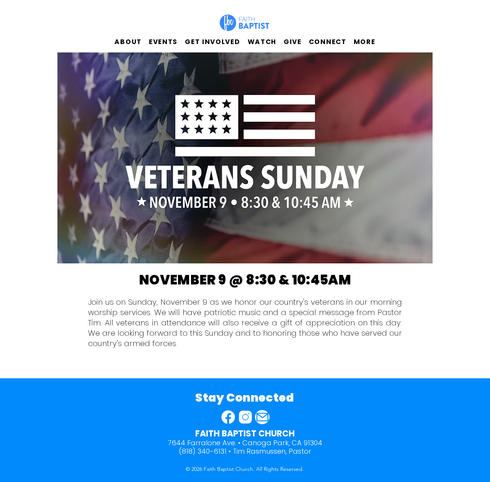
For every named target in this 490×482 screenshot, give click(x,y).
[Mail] (262, 417)
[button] (128, 42)
